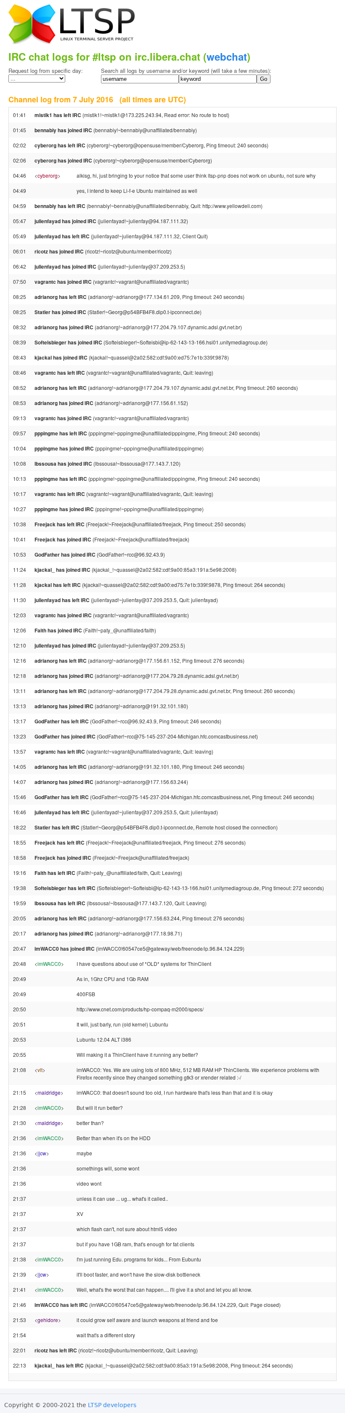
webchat (227, 56)
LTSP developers (112, 1405)
